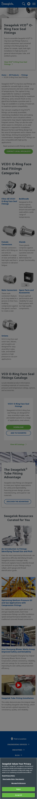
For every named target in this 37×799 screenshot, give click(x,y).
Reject (18, 789)
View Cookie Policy (9, 779)
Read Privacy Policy (8, 776)
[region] (18, 778)
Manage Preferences (18, 783)
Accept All (18, 795)
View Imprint (19, 779)
